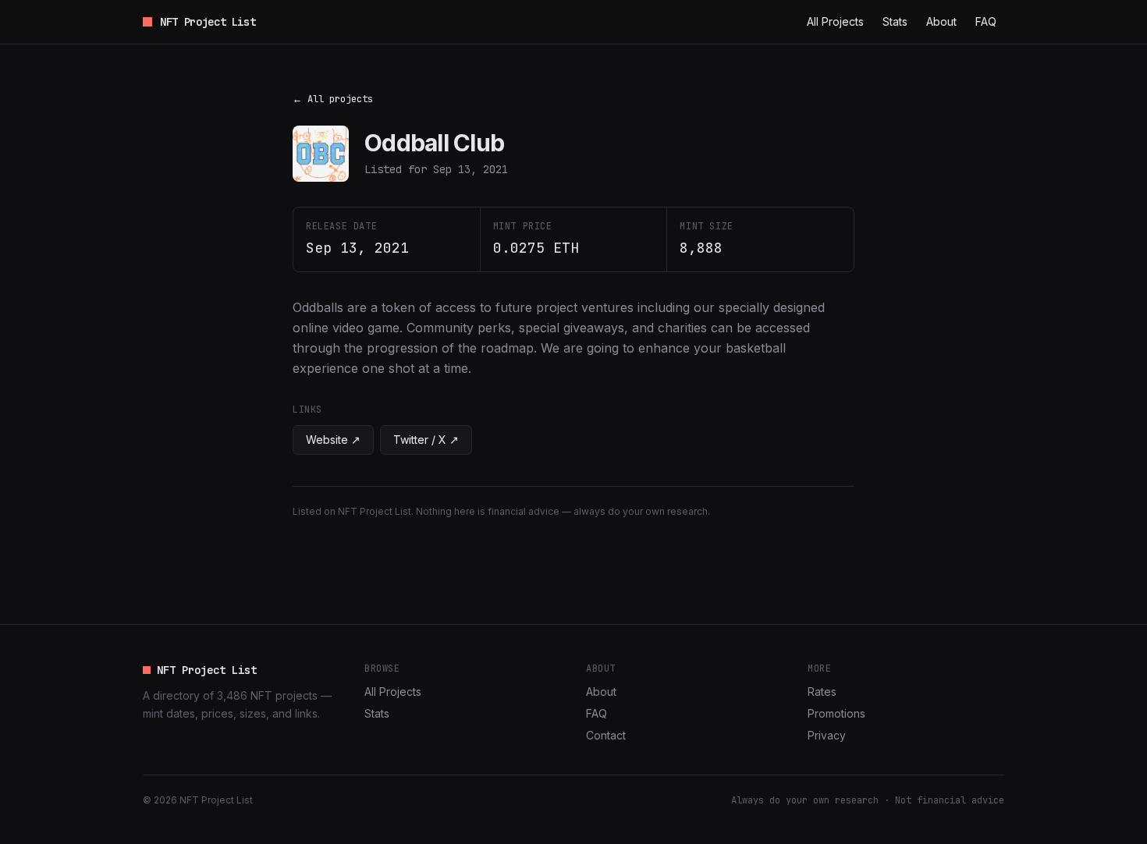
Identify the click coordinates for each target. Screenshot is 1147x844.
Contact (606, 735)
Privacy (827, 735)
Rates (822, 691)
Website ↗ (333, 439)
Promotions (836, 713)
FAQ (985, 21)
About (941, 21)
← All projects (333, 99)
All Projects (835, 21)
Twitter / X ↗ (426, 439)
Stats (894, 21)
